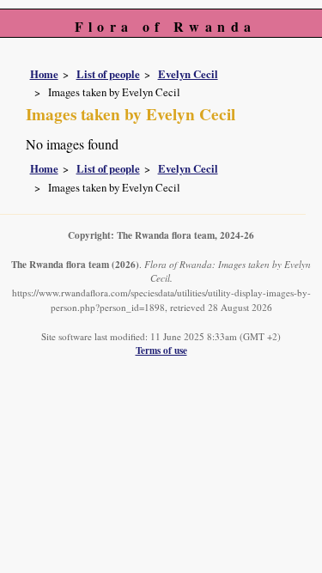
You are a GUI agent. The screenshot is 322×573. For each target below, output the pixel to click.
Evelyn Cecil (188, 74)
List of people (108, 74)
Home (44, 74)
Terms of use (161, 350)
